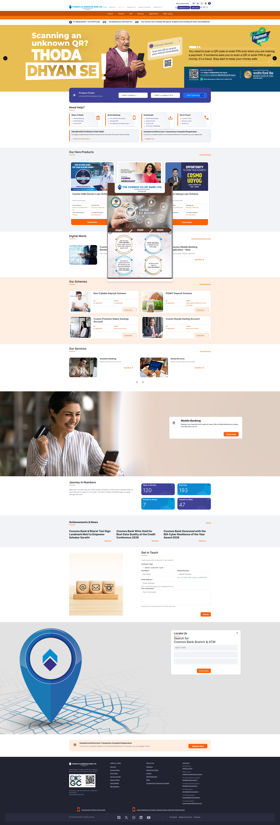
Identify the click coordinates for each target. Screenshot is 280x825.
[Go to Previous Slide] (110, 232)
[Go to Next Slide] (170, 232)
